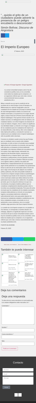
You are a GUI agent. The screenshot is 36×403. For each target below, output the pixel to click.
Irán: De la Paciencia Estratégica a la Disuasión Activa (29, 274)
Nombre (4, 327)
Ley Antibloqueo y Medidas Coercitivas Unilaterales (29, 256)
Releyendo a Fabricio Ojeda (12, 256)
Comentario (5, 305)
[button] (6, 239)
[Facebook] (3, 35)
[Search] (34, 41)
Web (3, 341)
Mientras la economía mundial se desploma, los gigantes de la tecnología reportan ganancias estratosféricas (12, 277)
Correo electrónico (7, 334)
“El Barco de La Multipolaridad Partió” (29, 264)
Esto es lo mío (12, 264)
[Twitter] (7, 35)
